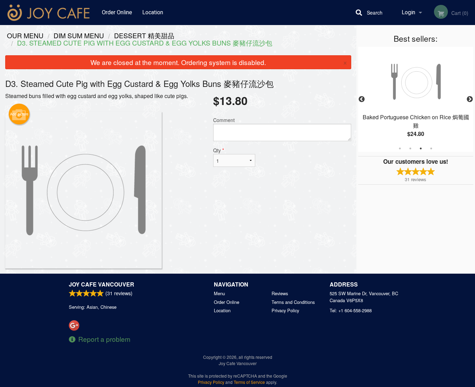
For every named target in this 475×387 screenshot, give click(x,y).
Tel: (351, 310)
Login (408, 12)
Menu (219, 293)
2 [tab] (410, 148)
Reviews (280, 293)
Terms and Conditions (293, 302)
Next (469, 99)
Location (152, 12)
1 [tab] (399, 148)
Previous (361, 99)
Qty (218, 150)
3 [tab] (420, 148)
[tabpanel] (416, 99)
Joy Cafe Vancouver (101, 284)
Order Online (117, 12)
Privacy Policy (285, 310)
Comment (224, 119)
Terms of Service (249, 382)
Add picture (19, 114)
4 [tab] (431, 148)
